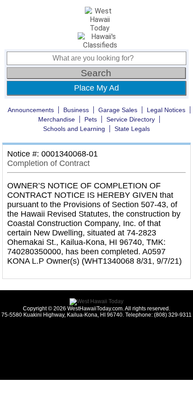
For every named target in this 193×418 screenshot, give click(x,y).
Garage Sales (117, 109)
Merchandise (56, 119)
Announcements (31, 109)
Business (76, 109)
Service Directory (130, 119)
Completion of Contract (48, 163)
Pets (90, 119)
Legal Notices (166, 109)
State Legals (132, 128)
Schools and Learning (74, 128)
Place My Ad (96, 87)
